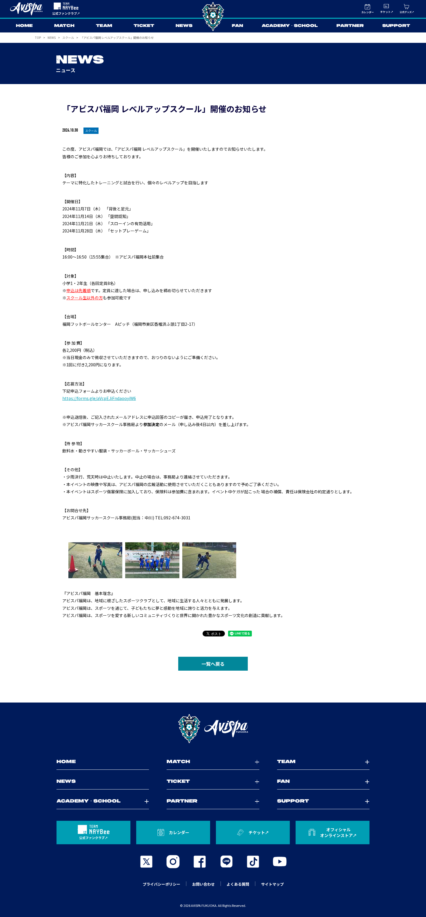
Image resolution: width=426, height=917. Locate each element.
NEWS (184, 25)
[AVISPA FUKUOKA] (213, 728)
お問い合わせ (203, 884)
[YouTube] (280, 862)
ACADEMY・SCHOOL (290, 25)
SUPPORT (396, 25)
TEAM (104, 25)
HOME (24, 25)
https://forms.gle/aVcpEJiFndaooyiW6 (99, 398)
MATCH (64, 25)
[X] (146, 862)
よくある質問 (238, 884)
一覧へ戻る (213, 663)
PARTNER (350, 25)
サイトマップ (272, 884)
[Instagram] (173, 862)
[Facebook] (200, 862)
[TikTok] (253, 862)
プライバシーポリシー (161, 884)
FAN (237, 25)
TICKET (144, 25)
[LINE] (226, 862)
